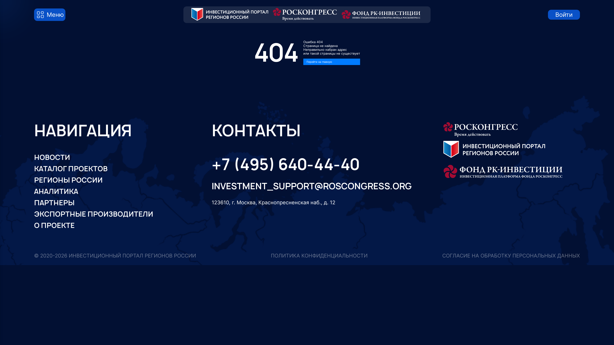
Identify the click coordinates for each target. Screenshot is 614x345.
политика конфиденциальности (319, 256)
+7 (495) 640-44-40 (285, 164)
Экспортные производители (93, 214)
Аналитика (56, 191)
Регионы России (68, 180)
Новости (52, 157)
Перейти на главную (319, 61)
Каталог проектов (71, 168)
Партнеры (54, 202)
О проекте (54, 225)
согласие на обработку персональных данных (511, 256)
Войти (564, 14)
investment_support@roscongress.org (307, 186)
